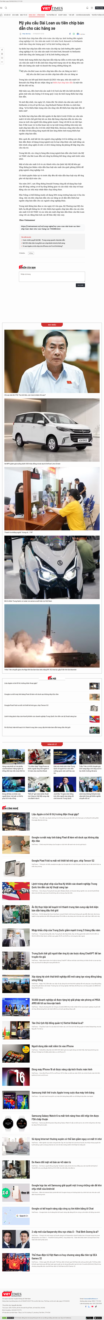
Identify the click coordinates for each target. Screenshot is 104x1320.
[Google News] (81, 34)
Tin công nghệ (10, 808)
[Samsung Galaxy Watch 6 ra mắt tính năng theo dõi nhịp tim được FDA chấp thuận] (16, 1123)
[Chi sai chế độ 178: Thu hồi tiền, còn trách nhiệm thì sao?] (52, 361)
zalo (89, 1306)
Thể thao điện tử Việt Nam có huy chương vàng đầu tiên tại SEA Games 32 (64, 1256)
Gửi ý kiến (80, 285)
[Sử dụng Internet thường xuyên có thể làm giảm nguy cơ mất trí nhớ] (16, 1146)
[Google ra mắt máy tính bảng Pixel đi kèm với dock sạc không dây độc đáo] (94, 697)
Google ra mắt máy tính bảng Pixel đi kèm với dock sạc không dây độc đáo (31, 694)
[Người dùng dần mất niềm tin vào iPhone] (16, 1053)
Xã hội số (7, 15)
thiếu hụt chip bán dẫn (63, 82)
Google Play (98, 1318)
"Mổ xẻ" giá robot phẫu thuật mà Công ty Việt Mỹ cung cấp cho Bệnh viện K (38, 796)
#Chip (31, 253)
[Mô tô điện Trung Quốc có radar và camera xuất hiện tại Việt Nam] (52, 567)
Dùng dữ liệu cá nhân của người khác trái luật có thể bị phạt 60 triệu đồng (12, 796)
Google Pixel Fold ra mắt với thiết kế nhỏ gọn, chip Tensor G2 (26, 705)
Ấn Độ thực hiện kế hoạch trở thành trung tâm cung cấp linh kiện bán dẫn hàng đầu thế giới (37, 727)
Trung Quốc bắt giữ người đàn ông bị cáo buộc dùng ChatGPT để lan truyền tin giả (66, 955)
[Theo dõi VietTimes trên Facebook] (86, 1306)
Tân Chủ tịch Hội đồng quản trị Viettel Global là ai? (57, 1022)
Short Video (62, 15)
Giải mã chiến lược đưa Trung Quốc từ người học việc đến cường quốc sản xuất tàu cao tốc (64, 769)
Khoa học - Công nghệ (37, 15)
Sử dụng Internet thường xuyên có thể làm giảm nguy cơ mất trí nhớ (67, 1138)
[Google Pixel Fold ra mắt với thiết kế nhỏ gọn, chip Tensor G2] (94, 708)
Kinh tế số (23, 15)
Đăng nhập (99, 8)
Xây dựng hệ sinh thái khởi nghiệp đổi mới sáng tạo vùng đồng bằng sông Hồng (67, 978)
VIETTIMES (52, 8)
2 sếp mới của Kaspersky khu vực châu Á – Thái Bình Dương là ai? (65, 1231)
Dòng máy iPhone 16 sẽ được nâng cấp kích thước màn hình (62, 1069)
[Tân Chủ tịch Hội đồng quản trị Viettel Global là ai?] (16, 1030)
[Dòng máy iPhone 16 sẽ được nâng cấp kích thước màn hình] (16, 1077)
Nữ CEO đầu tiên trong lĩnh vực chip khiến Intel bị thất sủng (44, 243)
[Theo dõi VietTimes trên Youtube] (92, 1306)
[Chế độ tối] (92, 8)
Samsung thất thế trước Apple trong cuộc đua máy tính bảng (63, 1092)
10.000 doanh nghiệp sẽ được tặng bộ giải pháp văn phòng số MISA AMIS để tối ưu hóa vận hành (66, 1001)
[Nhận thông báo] (87, 8)
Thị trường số (51, 15)
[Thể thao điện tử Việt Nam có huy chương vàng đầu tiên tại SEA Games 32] (16, 1262)
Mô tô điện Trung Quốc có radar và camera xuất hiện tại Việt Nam (28, 601)
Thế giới (71, 15)
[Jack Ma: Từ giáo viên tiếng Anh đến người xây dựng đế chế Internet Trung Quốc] (65, 784)
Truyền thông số (98, 15)
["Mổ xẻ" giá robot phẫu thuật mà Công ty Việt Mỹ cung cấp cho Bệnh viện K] (39, 784)
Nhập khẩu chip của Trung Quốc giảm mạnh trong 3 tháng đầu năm (66, 930)
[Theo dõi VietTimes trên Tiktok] (96, 1306)
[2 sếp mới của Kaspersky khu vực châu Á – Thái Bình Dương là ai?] (16, 1239)
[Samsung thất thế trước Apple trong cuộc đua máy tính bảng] (16, 1100)
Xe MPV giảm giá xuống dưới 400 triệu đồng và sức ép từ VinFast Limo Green (32, 464)
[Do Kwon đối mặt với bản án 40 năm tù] (16, 1169)
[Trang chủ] (1, 15)
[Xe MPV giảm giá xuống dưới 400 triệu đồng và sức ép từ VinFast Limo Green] (52, 430)
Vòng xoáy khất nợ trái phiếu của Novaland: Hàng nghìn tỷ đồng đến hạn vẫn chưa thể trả (13, 768)
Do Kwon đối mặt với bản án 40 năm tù (51, 1162)
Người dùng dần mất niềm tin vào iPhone (53, 1046)
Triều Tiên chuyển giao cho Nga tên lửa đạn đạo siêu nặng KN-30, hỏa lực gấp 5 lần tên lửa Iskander (40, 670)
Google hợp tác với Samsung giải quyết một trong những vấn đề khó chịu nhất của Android (67, 1187)
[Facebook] (70, 34)
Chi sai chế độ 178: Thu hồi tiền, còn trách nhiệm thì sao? (25, 395)
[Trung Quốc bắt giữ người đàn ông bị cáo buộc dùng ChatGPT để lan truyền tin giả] (16, 961)
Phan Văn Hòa (26, 34)
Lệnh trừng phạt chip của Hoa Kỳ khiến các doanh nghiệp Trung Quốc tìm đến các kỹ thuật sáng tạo (40, 716)
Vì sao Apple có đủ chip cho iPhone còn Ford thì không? (43, 246)
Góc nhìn (15, 15)
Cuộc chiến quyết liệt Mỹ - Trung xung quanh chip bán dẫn (44, 240)
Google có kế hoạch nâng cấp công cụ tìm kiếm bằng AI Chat (63, 1208)
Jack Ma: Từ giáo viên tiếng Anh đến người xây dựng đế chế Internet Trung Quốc (64, 796)
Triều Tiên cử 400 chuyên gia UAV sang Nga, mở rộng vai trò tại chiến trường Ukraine (90, 768)
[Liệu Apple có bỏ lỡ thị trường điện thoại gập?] (94, 686)
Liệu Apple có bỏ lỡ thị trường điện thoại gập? (20, 683)
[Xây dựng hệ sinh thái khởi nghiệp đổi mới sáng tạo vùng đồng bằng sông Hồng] (16, 984)
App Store (89, 1318)
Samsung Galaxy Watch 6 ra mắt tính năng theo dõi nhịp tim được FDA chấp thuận (65, 1117)
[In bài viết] (74, 34)
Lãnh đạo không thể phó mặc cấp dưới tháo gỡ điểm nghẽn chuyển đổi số (90, 796)
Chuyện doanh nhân (83, 15)
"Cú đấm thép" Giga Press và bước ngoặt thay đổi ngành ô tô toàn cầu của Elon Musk (38, 768)
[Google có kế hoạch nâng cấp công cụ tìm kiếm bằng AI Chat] (16, 1216)
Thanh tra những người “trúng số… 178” (18, 532)
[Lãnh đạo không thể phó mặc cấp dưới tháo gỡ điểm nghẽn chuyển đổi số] (90, 784)
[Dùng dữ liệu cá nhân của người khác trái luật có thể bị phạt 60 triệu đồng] (13, 784)
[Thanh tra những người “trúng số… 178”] (52, 498)
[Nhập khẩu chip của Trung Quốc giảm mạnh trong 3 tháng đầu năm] (16, 937)
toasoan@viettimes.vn (91, 1298)
